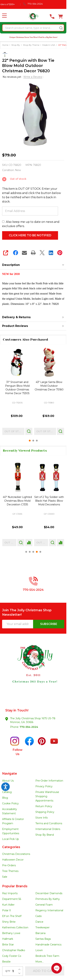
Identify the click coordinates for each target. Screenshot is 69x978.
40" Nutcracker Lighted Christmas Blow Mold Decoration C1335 (17, 500)
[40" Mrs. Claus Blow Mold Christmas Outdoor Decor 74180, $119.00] (49, 362)
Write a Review (32, 76)
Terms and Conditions (48, 823)
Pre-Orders (9, 865)
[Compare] (28, 542)
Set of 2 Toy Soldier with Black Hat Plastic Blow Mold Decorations (49, 500)
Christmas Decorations (16, 854)
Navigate (9, 773)
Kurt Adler (8, 904)
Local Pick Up (10, 839)
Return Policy (43, 806)
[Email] (24, 252)
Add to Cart (44, 971)
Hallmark (7, 938)
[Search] (61, 28)
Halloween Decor (13, 859)
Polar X (6, 910)
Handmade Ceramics (48, 944)
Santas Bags (43, 938)
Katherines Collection (15, 927)
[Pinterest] (59, 252)
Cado (38, 916)
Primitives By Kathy (47, 899)
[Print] (33, 252)
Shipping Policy (44, 812)
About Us (8, 780)
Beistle (6, 961)
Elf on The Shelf (11, 916)
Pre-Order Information (49, 780)
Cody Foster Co (11, 956)
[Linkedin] (50, 252)
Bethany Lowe (11, 933)
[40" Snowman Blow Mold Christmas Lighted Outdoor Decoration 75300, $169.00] (17, 362)
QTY (7, 971)
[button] (33, 670)
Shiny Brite (9, 921)
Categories (11, 847)
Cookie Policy (10, 803)
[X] (42, 252)
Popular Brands (14, 886)
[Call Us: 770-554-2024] (52, 16)
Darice (39, 921)
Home (5, 45)
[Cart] (60, 16)
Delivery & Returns (16, 317)
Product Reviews (15, 326)
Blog (5, 797)
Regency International (49, 910)
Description (11, 265)
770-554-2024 (29, 727)
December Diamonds (48, 893)
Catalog (7, 792)
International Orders (47, 829)
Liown (39, 950)
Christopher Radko (13, 950)
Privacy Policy (44, 786)
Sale (4, 876)
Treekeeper (42, 927)
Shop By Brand (44, 834)
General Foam (44, 904)
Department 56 (11, 899)
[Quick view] (28, 431)
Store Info (41, 817)
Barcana (40, 933)
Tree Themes (10, 871)
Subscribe (48, 624)
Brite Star (8, 944)
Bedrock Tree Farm (47, 956)
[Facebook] (15, 252)
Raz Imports (10, 893)
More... (39, 961)
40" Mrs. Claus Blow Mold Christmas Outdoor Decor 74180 (49, 385)
